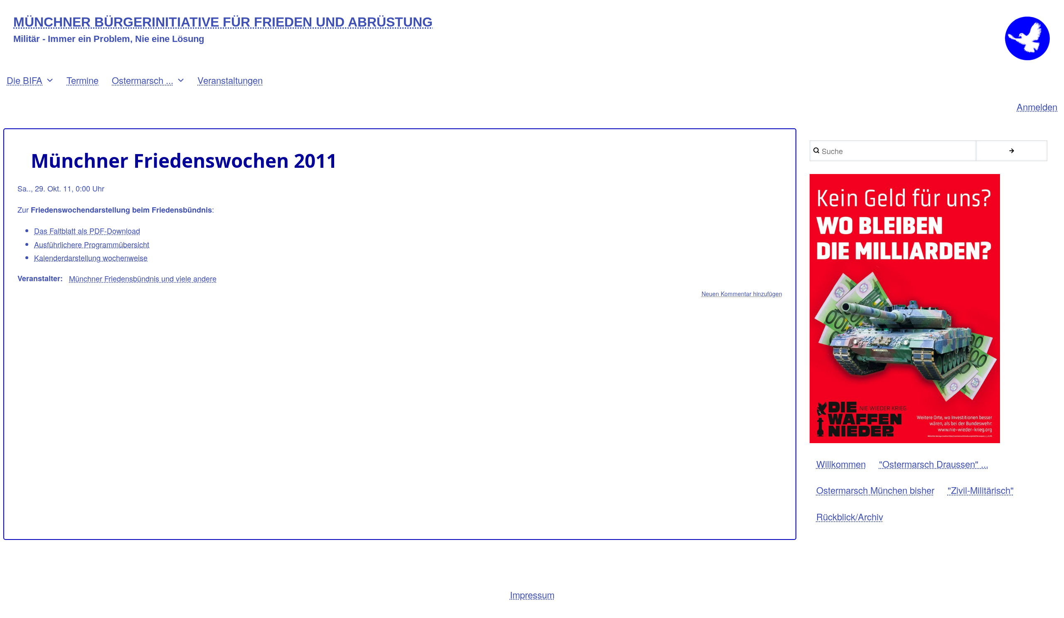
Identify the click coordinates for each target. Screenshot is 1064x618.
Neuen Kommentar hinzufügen (742, 293)
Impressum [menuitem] (532, 594)
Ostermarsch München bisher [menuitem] (875, 489)
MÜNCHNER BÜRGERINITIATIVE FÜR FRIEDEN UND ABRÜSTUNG (223, 22)
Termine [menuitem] (82, 80)
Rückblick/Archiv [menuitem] (849, 516)
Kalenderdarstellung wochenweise (91, 257)
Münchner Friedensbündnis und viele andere (143, 278)
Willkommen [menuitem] (841, 463)
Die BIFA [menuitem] (24, 80)
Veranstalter (38, 278)
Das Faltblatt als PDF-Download (87, 230)
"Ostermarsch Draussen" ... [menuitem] (933, 463)
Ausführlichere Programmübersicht (91, 244)
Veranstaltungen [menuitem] (230, 80)
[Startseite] (1027, 38)
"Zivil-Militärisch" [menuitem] (981, 489)
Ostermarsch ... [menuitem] (142, 80)
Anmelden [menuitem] (1037, 106)
